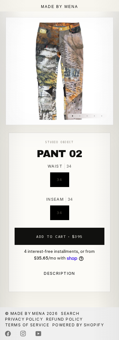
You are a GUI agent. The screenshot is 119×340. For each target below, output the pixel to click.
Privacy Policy (24, 319)
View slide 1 (72, 115)
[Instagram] (23, 334)
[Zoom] (17, 112)
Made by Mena (27, 313)
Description (59, 273)
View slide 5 (101, 115)
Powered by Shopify (78, 325)
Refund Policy (64, 319)
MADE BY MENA (59, 6)
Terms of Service (27, 325)
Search (70, 313)
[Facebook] (8, 334)
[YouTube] (38, 334)
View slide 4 (94, 115)
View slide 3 (87, 115)
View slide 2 (79, 115)
